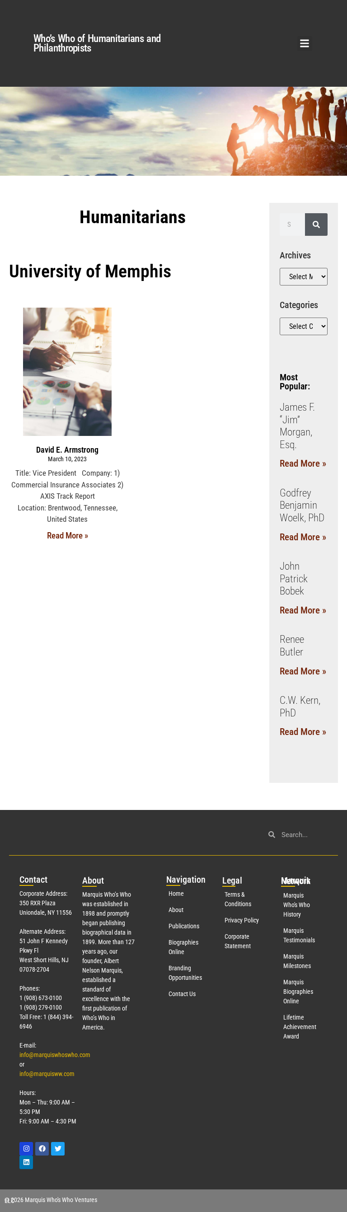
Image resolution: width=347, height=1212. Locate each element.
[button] (304, 43)
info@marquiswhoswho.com (54, 1054)
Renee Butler (292, 645)
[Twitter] (58, 1149)
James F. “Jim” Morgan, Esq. (297, 426)
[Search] (316, 224)
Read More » (67, 535)
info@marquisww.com (47, 1073)
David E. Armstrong (67, 449)
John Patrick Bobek (294, 578)
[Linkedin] (26, 1162)
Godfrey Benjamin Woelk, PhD (302, 505)
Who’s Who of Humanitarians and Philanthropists (96, 43)
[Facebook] (42, 1149)
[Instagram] (26, 1149)
